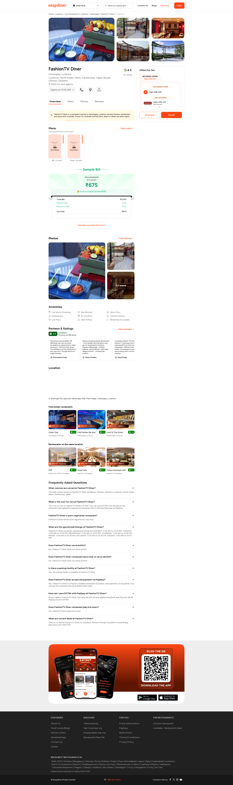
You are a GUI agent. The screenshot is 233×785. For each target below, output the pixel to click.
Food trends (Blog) (60, 728)
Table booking (90, 723)
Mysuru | (155, 764)
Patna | (102, 764)
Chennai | (89, 761)
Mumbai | (68, 761)
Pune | (98, 761)
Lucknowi (54, 77)
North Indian (66, 77)
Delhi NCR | (57, 761)
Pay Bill (171, 115)
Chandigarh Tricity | (125, 767)
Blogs (154, 5)
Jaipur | (141, 761)
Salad (99, 77)
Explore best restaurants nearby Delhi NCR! (70, 771)
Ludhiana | (146, 764)
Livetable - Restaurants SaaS (167, 728)
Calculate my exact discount (90, 225)
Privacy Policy (126, 742)
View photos (125, 238)
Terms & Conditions (129, 737)
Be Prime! (165, 5)
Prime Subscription (129, 723)
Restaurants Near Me (94, 737)
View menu (126, 128)
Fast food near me (92, 728)
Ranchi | (77, 764)
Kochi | (54, 764)
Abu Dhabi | (108, 767)
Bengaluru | (78, 761)
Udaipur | (87, 767)
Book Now (149, 115)
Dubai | (114, 761)
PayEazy (123, 728)
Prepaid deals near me (94, 732)
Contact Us (142, 5)
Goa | (120, 761)
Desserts (63, 80)
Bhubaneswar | (124, 764)
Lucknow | (170, 761)
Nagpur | (78, 767)
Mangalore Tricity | (144, 767)
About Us (55, 723)
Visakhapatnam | (90, 764)
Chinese (53, 80)
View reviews (125, 329)
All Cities (158, 767)
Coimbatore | (66, 764)
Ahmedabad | (130, 761)
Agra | (149, 761)
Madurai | (97, 767)
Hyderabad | (158, 761)
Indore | (136, 764)
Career (54, 746)
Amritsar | (112, 764)
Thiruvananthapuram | (62, 767)
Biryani (106, 77)
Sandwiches (88, 77)
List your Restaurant (163, 723)
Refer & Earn (125, 732)
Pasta (78, 77)
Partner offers (58, 732)
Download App (58, 737)
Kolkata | (105, 761)
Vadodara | (165, 764)
